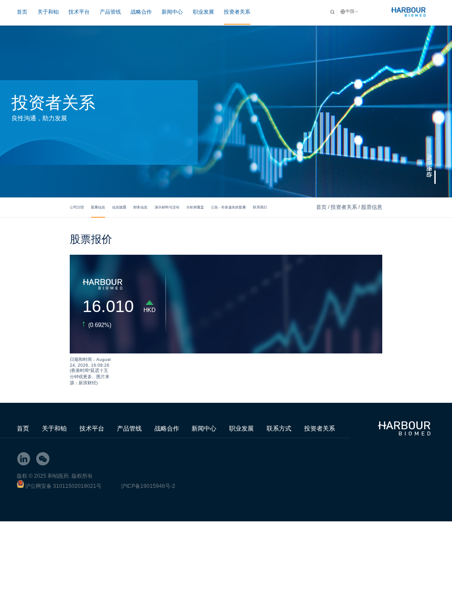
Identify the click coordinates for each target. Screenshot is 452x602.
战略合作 (141, 12)
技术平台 (79, 12)
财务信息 (140, 207)
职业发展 (203, 12)
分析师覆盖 (195, 207)
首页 (22, 12)
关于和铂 (48, 12)
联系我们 (260, 207)
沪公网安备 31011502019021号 (63, 486)
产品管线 (110, 12)
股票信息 (98, 207)
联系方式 (279, 428)
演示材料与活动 (166, 207)
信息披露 (119, 207)
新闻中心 (172, 12)
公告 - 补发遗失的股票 (228, 207)
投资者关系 (237, 12)
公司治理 (77, 207)
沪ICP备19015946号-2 (148, 486)
